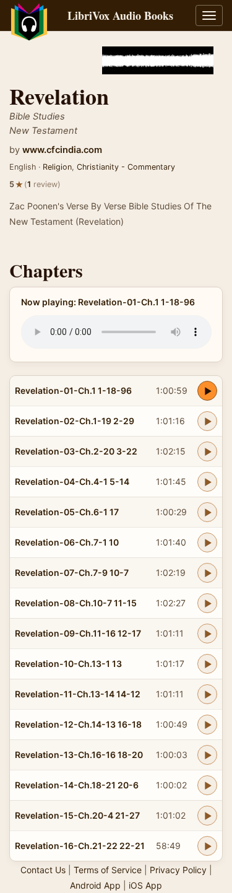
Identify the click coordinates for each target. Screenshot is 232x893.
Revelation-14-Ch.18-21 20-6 (77, 785)
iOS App (145, 885)
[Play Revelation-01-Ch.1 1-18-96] (207, 391)
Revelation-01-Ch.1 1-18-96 (73, 390)
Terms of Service (108, 870)
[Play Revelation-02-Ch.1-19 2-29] (207, 421)
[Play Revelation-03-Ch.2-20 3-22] (207, 451)
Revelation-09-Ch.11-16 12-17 (78, 633)
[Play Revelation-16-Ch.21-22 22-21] (207, 846)
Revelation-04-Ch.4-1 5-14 (72, 481)
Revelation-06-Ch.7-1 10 (67, 542)
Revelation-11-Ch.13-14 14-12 (77, 694)
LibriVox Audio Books (120, 15)
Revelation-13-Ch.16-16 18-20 (79, 754)
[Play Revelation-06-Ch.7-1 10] (207, 542)
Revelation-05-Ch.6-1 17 (67, 512)
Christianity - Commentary (126, 167)
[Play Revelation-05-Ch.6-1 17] (207, 512)
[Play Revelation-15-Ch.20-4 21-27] (207, 815)
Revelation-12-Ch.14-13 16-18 (78, 724)
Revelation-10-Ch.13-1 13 (68, 663)
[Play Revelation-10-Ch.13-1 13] (207, 664)
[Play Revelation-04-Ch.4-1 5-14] (207, 482)
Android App (95, 885)
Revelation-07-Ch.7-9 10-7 (72, 572)
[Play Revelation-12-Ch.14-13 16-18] (207, 724)
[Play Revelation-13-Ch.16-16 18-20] (207, 755)
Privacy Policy (178, 870)
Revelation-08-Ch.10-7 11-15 (76, 603)
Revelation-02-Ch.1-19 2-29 (74, 421)
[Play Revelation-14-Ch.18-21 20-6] (207, 785)
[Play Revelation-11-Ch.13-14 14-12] (207, 694)
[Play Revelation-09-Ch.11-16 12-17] (207, 633)
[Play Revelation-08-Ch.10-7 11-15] (207, 603)
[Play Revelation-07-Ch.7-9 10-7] (207, 573)
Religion (57, 167)
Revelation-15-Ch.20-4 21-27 (77, 815)
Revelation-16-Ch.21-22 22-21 (80, 845)
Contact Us (43, 870)
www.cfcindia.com (62, 149)
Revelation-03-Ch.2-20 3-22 (76, 451)
